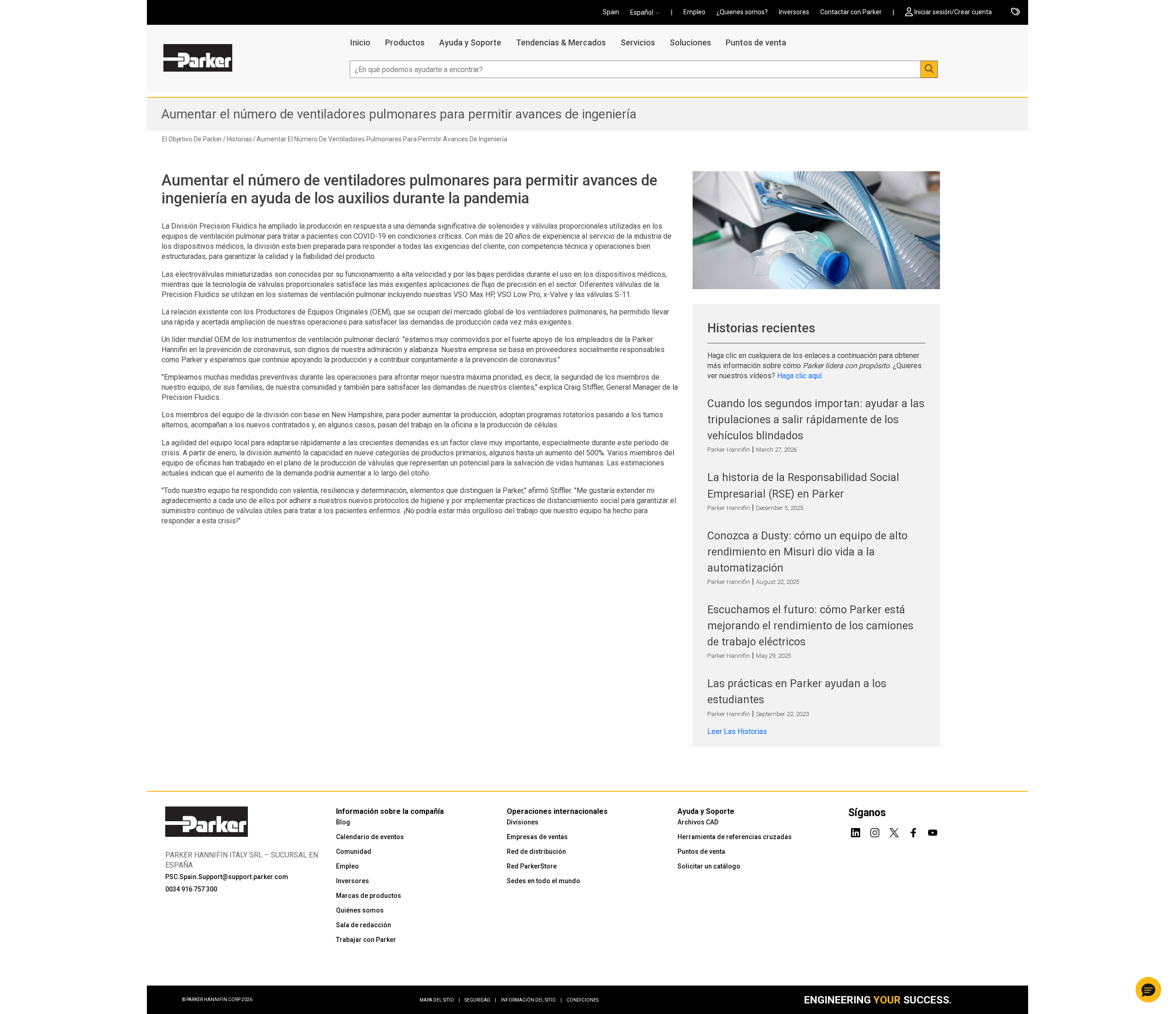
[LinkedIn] (855, 831)
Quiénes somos (360, 910)
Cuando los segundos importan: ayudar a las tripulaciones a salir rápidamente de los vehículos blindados (815, 419)
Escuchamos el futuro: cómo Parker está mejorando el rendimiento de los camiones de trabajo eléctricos (810, 625)
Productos (405, 42)
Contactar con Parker (851, 12)
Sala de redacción (363, 925)
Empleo (694, 12)
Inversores (794, 12)
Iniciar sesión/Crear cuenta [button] (953, 12)
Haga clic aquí (799, 375)
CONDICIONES (582, 1000)
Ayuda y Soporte (470, 42)
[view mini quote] (1015, 13)
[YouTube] (932, 831)
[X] (894, 831)
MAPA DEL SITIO (440, 1000)
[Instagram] (874, 831)
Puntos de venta (756, 42)
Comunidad (353, 851)
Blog (343, 822)
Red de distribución (536, 851)
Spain (611, 12)
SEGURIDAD (480, 1000)
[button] (648, 12)
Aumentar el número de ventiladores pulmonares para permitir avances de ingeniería (399, 114)
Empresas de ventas (537, 836)
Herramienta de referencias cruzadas (734, 836)
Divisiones (522, 822)
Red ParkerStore (532, 866)
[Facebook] (913, 831)
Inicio (360, 42)
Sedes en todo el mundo (543, 881)
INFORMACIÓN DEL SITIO (531, 1000)
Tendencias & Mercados (561, 42)
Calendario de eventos (370, 836)
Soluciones (690, 42)
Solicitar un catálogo (708, 866)
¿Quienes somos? (742, 12)
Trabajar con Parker (366, 939)
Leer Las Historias (737, 731)
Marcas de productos (368, 895)
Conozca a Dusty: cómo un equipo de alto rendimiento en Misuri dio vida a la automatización (807, 551)
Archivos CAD (697, 822)
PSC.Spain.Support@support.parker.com (226, 876)
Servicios (638, 42)
